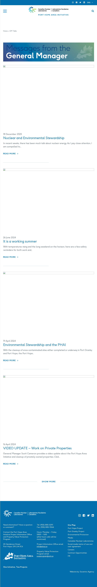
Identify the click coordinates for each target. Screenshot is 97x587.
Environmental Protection (78, 534)
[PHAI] (48, 11)
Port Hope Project (75, 528)
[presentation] (48, 97)
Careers (71, 549)
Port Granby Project (76, 531)
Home (5, 31)
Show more (48, 481)
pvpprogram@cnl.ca (45, 556)
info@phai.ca (42, 546)
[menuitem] (90, 2)
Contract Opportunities (77, 553)
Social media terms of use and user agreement (80, 545)
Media (70, 538)
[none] (90, 2)
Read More (10, 153)
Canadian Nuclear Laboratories (81, 541)
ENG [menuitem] (88, 3)
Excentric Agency (87, 572)
